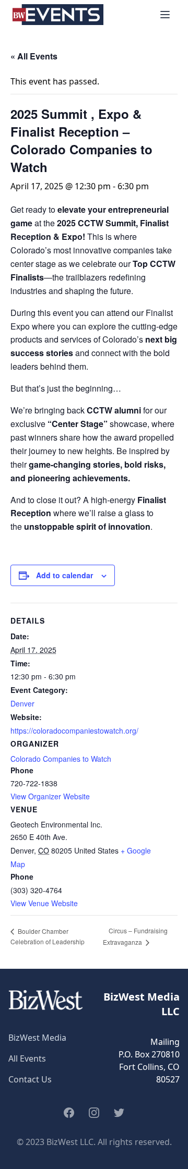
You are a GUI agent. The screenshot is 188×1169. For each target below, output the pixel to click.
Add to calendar (64, 575)
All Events (27, 1058)
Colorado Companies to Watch (60, 758)
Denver (22, 703)
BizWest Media (37, 1037)
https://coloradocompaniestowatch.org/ (74, 730)
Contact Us (30, 1079)
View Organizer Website (50, 796)
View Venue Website (44, 903)
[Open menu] (165, 14)
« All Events (33, 56)
